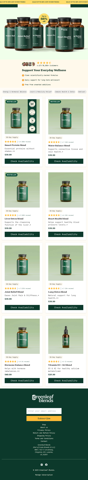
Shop (20, 5)
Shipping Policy (44, 435)
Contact (51, 5)
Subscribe (44, 418)
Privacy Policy (44, 430)
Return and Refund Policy (44, 433)
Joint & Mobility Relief (40, 92)
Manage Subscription (44, 475)
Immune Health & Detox (65, 92)
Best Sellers (34, 5)
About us (65, 5)
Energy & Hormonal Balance (14, 92)
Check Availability (22, 161)
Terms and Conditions (44, 438)
